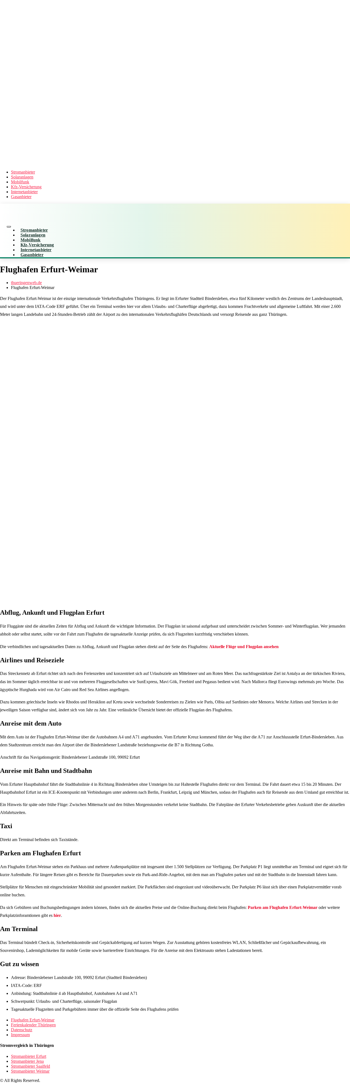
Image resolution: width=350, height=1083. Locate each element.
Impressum (20, 1034)
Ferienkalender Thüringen (33, 1025)
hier (57, 915)
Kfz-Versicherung (26, 186)
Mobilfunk (20, 182)
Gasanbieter (21, 196)
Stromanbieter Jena (27, 1061)
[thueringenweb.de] (140, 162)
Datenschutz (21, 1029)
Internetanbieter (24, 191)
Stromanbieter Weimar (30, 1071)
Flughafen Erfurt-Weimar (32, 1020)
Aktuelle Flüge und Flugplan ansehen (244, 646)
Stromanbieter (23, 172)
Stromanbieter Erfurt (28, 1056)
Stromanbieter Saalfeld (30, 1066)
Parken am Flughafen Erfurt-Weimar (282, 907)
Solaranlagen (22, 177)
